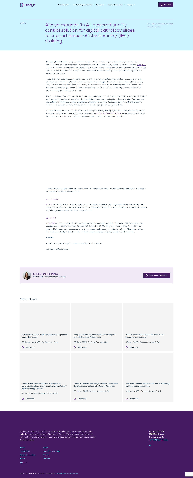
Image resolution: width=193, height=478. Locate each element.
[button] (64, 5)
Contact (167, 5)
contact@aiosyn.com (158, 440)
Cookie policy (72, 473)
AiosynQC (141, 65)
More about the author (158, 275)
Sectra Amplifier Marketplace (108, 113)
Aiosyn (49, 204)
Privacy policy (60, 473)
